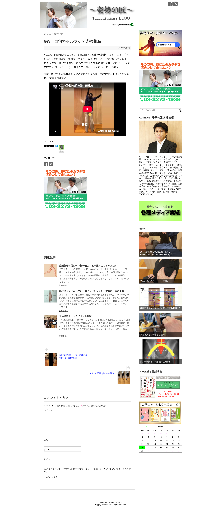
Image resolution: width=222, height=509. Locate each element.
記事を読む (63, 285)
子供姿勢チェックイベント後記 (75, 316)
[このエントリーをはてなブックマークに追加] (56, 146)
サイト (47, 459)
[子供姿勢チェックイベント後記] (50, 327)
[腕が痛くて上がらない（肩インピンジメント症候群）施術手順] (50, 302)
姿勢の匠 (107, 505)
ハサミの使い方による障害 (152, 335)
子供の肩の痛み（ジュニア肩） (154, 281)
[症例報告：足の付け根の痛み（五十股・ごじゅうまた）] (50, 276)
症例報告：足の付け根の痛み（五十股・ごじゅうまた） (88, 265)
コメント (48, 410)
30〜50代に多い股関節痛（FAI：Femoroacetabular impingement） (155, 253)
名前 (46, 440)
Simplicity (118, 503)
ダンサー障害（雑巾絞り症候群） (155, 362)
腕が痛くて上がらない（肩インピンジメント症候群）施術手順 (91, 291)
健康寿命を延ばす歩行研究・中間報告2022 (160, 308)
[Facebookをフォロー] (170, 4)
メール (47, 450)
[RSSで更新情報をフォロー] (175, 4)
